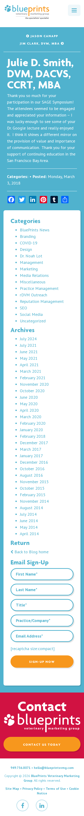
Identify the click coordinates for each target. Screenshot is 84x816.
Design (26, 249)
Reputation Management (42, 301)
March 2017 (30, 449)
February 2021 (33, 377)
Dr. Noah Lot (31, 256)
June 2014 (29, 520)
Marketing (29, 269)
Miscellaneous (33, 282)
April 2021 (29, 364)
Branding (28, 236)
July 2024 (28, 338)
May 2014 (29, 527)
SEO (23, 308)
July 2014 (28, 514)
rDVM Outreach (33, 295)
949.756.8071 (20, 768)
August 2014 (31, 507)
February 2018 (33, 436)
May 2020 (29, 403)
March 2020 (30, 416)
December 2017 (34, 442)
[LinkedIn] (42, 805)
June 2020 (29, 397)
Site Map (12, 789)
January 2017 (31, 455)
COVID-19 (28, 243)
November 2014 (34, 501)
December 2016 (34, 462)
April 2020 (29, 410)
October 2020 (32, 390)
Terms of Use (56, 789)
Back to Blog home (31, 551)
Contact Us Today (42, 744)
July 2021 (28, 345)
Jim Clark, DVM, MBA (40, 43)
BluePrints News (34, 230)
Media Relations (34, 275)
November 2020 (34, 384)
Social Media (31, 314)
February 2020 (33, 423)
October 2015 (32, 488)
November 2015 (34, 481)
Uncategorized (33, 321)
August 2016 (31, 475)
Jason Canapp (43, 36)
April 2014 (29, 533)
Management (31, 262)
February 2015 (33, 494)
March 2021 (30, 371)
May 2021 (29, 358)
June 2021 (29, 351)
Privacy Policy (32, 789)
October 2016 (32, 468)
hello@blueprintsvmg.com (54, 768)
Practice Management (39, 288)
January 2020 (31, 429)
